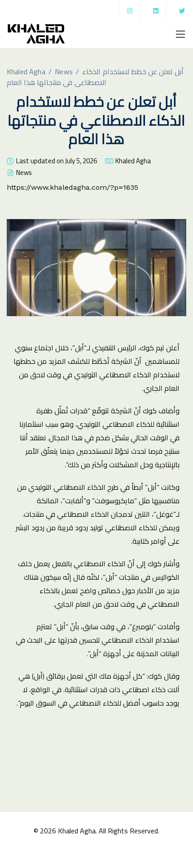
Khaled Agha (133, 162)
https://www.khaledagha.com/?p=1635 (72, 187)
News (24, 174)
